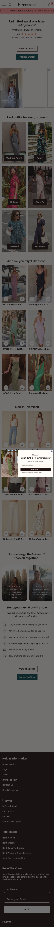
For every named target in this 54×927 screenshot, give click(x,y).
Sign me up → (35, 469)
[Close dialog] (51, 451)
